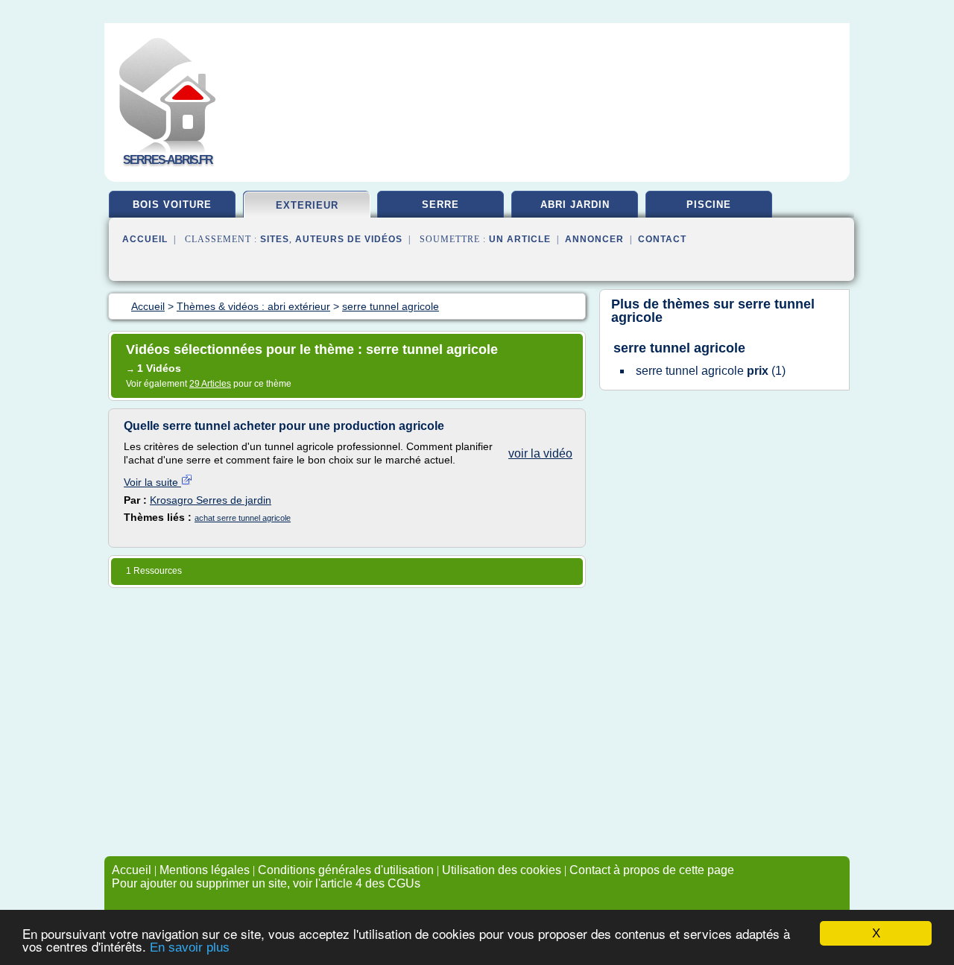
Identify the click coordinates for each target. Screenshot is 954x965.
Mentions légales (204, 870)
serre (440, 204)
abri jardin (575, 204)
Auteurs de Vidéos (348, 239)
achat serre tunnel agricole (243, 517)
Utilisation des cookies (501, 870)
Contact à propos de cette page (651, 870)
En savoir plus (190, 947)
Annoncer (594, 239)
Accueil (145, 239)
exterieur (307, 205)
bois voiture (172, 204)
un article (520, 239)
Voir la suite (152, 482)
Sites (274, 239)
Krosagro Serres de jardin (210, 500)
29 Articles (210, 384)
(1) (711, 370)
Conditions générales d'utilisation (346, 870)
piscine (708, 204)
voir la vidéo (540, 453)
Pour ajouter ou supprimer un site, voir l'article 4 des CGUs (266, 883)
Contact (662, 239)
